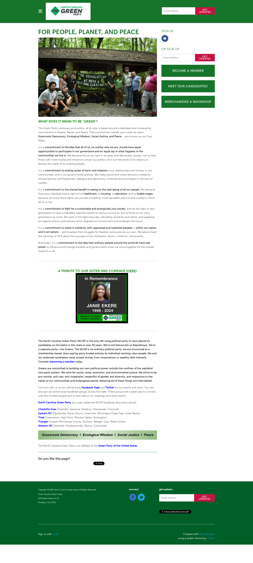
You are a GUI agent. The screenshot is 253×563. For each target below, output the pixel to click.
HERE (131, 271)
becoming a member (62, 361)
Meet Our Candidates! (188, 86)
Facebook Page (91, 387)
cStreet (211, 538)
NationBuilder (207, 534)
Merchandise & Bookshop (188, 102)
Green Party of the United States (117, 445)
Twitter (110, 387)
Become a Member (188, 71)
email (55, 534)
